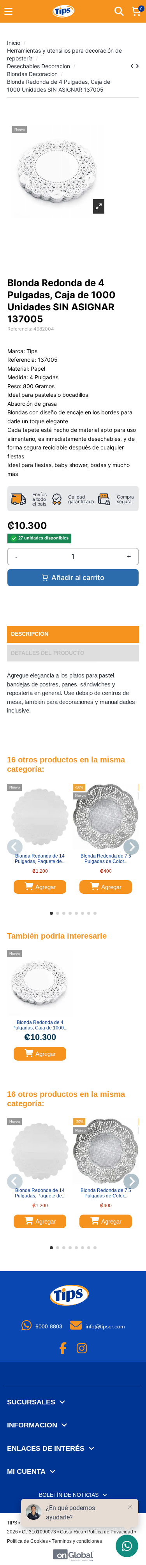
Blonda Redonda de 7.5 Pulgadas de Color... (106, 858)
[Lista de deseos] (35, 847)
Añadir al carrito (77, 577)
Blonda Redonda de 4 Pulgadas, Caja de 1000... (39, 1025)
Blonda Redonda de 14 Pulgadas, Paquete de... (40, 858)
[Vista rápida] (45, 847)
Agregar (45, 887)
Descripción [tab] (29, 634)
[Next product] (137, 66)
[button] (51, 913)
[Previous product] (132, 66)
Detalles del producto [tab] (47, 653)
